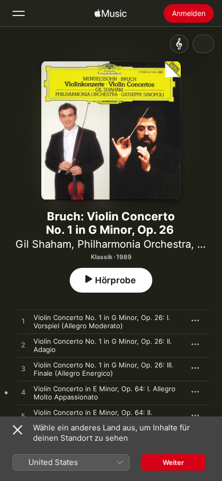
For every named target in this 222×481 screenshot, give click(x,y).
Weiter (173, 462)
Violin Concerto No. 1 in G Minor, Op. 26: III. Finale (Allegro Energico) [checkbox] (103, 369)
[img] (110, 13)
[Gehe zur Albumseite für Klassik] (179, 44)
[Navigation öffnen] (18, 13)
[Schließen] (17, 430)
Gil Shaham (43, 244)
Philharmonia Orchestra (134, 244)
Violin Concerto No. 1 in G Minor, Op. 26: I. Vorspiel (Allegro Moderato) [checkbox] (102, 321)
